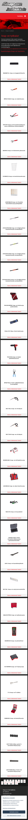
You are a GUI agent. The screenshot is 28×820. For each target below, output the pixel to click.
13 (16, 783)
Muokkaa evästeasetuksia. (9, 808)
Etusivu (2, 31)
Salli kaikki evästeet (14, 812)
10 (5, 783)
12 (13, 783)
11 (9, 783)
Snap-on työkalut (10, 31)
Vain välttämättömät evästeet (14, 815)
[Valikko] (24, 16)
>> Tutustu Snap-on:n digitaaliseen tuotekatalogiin (14, 49)
